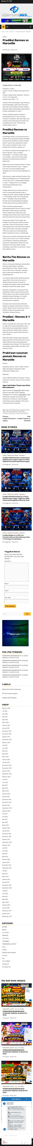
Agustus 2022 (6, 845)
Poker (4, 947)
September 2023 (7, 808)
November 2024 (6, 768)
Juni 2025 (5, 748)
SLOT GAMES (6, 961)
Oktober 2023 (6, 805)
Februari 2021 (6, 879)
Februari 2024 (6, 794)
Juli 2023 (4, 814)
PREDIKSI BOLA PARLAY (13, 455)
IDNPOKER (5, 935)
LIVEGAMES (5, 941)
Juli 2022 (4, 848)
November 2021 (6, 865)
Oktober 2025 (6, 737)
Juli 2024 (4, 779)
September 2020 (7, 888)
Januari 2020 (6, 908)
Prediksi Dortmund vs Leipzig (9, 418)
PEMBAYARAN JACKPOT (9, 944)
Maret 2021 (5, 876)
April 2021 (5, 874)
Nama (6, 583)
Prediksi (5, 36)
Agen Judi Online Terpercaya (10, 411)
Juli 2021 (4, 871)
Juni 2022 (5, 851)
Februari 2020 (6, 905)
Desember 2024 (6, 765)
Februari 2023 (6, 828)
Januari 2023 (6, 831)
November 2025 (6, 734)
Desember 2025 (6, 731)
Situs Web (7, 597)
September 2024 (7, 774)
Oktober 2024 (6, 771)
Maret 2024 (5, 791)
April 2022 (5, 856)
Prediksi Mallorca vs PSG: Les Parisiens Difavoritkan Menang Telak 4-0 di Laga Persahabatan (16, 537)
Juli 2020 (4, 891)
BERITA (4, 930)
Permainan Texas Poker (9, 413)
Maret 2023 (5, 825)
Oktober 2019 (6, 913)
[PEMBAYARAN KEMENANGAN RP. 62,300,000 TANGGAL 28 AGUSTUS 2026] (16, 1072)
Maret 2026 (5, 722)
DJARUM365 (22, 395)
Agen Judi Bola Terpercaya (13, 410)
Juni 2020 (5, 893)
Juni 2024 (5, 782)
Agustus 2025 (6, 742)
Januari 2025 (6, 762)
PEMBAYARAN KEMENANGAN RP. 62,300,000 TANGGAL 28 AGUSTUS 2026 (15, 1090)
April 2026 (5, 719)
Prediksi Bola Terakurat (9, 698)
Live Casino (5, 938)
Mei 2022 (4, 853)
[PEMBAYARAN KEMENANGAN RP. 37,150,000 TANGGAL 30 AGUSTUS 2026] (16, 995)
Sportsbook (22, 455)
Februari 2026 (6, 725)
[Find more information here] (16, 1121)
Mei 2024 (4, 785)
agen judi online (25, 410)
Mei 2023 (4, 819)
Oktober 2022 (6, 839)
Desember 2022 (6, 834)
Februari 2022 (6, 859)
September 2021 (7, 868)
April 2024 (5, 788)
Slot (3, 958)
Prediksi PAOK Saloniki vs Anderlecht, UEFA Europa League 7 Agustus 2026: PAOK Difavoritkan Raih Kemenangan (16, 459)
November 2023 (6, 802)
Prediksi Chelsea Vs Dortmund (24, 418)
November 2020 (6, 885)
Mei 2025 (4, 751)
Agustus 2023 (6, 811)
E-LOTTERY (5, 932)
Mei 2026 (4, 717)
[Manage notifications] (3, 1142)
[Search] (30, 27)
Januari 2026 (6, 728)
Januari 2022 (6, 862)
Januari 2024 (6, 796)
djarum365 (14, 49)
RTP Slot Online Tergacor (10, 693)
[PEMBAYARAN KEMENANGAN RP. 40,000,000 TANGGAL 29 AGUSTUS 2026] (16, 1033)
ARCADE (4, 927)
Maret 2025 (5, 757)
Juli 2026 (4, 711)
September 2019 (7, 916)
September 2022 (7, 842)
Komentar (7, 561)
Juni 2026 (5, 714)
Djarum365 (17, 390)
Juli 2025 (4, 745)
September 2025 (7, 739)
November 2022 (6, 836)
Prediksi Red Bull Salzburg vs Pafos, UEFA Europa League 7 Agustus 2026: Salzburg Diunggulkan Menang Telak (16, 498)
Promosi (4, 955)
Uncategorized (6, 967)
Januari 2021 (6, 882)
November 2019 (6, 911)
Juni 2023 (5, 816)
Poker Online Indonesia (22, 413)
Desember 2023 (6, 799)
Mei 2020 (4, 896)
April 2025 (5, 754)
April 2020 (5, 899)
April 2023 (5, 822)
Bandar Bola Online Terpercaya (11, 689)
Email (6, 590)
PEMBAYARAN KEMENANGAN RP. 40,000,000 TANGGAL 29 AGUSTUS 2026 (15, 1052)
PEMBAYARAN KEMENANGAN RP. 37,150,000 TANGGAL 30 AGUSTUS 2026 (15, 1013)
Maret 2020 (5, 902)
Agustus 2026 (6, 708)
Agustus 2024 (6, 777)
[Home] (3, 27)
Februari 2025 (6, 759)
